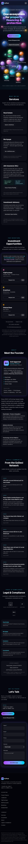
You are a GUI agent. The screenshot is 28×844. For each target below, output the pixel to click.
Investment (4, 817)
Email (5, 731)
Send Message (14, 762)
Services (3, 815)
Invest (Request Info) (14, 40)
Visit (23, 280)
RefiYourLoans (5, 802)
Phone (5, 738)
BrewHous (3, 805)
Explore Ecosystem (14, 44)
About (2, 820)
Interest (5, 744)
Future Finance (5, 795)
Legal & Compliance (6, 822)
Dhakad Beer (4, 807)
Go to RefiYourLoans (10, 151)
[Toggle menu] (26, 3)
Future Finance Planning (10, 187)
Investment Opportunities (11, 214)
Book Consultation (14, 36)
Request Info (12, 280)
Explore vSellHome (9, 124)
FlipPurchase (4, 800)
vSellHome (4, 797)
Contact (3, 825)
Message (6, 750)
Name (5, 725)
